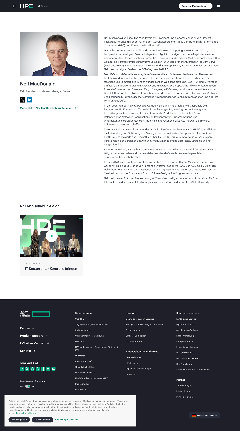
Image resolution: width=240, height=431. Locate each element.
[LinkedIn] (29, 100)
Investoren (80, 355)
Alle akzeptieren (19, 420)
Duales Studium (82, 384)
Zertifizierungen (183, 385)
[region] (120, 245)
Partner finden (183, 391)
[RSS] (54, 369)
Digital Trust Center (185, 324)
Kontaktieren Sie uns (186, 319)
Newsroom (131, 374)
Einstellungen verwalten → (67, 420)
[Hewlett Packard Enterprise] (26, 6)
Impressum (80, 389)
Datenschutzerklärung (26, 413)
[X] (22, 100)
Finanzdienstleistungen (187, 347)
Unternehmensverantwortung (89, 335)
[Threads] (38, 369)
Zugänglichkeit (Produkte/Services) (91, 324)
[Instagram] (32, 369)
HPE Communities (185, 352)
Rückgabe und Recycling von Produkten (145, 324)
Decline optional (42, 420)
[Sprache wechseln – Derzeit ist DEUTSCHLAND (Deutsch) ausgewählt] (219, 6)
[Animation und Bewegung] (27, 386)
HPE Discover (132, 363)
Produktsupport (133, 330)
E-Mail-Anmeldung (185, 335)
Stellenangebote (83, 330)
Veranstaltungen (134, 357)
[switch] (26, 386)
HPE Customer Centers (187, 358)
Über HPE (79, 319)
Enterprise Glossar (185, 341)
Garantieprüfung (134, 341)
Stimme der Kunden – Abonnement (193, 369)
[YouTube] (48, 369)
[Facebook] (43, 369)
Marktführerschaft (83, 361)
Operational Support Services (140, 319)
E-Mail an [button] (32, 343)
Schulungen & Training (187, 330)
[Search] (39, 6)
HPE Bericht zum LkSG (85, 372)
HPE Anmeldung (184, 364)
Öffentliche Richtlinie (85, 367)
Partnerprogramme (185, 397)
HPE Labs (79, 341)
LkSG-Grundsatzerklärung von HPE (91, 378)
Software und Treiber (136, 335)
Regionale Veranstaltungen (138, 368)
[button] (14, 6)
